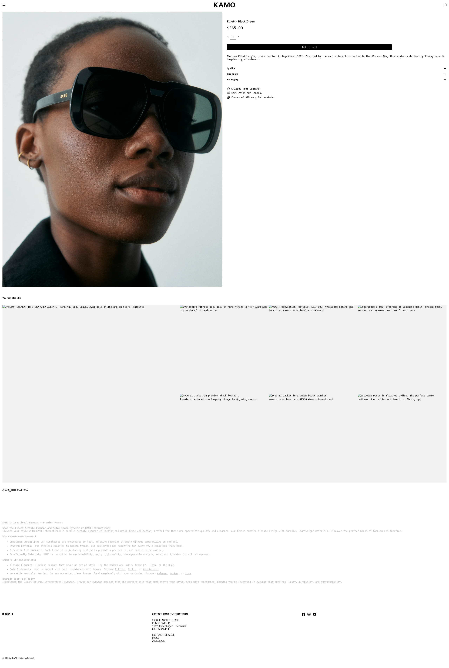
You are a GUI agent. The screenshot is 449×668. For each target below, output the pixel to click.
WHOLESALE (158, 640)
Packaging (232, 79)
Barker (174, 573)
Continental (151, 569)
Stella (132, 569)
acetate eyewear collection (95, 531)
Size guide (232, 74)
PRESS (155, 637)
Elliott (120, 569)
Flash (152, 565)
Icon (188, 573)
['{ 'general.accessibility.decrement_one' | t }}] (228, 37)
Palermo (162, 573)
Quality (231, 68)
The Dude (168, 565)
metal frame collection (135, 531)
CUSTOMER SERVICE (163, 634)
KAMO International (23, 658)
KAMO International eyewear (56, 581)
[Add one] (238, 37)
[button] (112, 149)
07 (144, 565)
